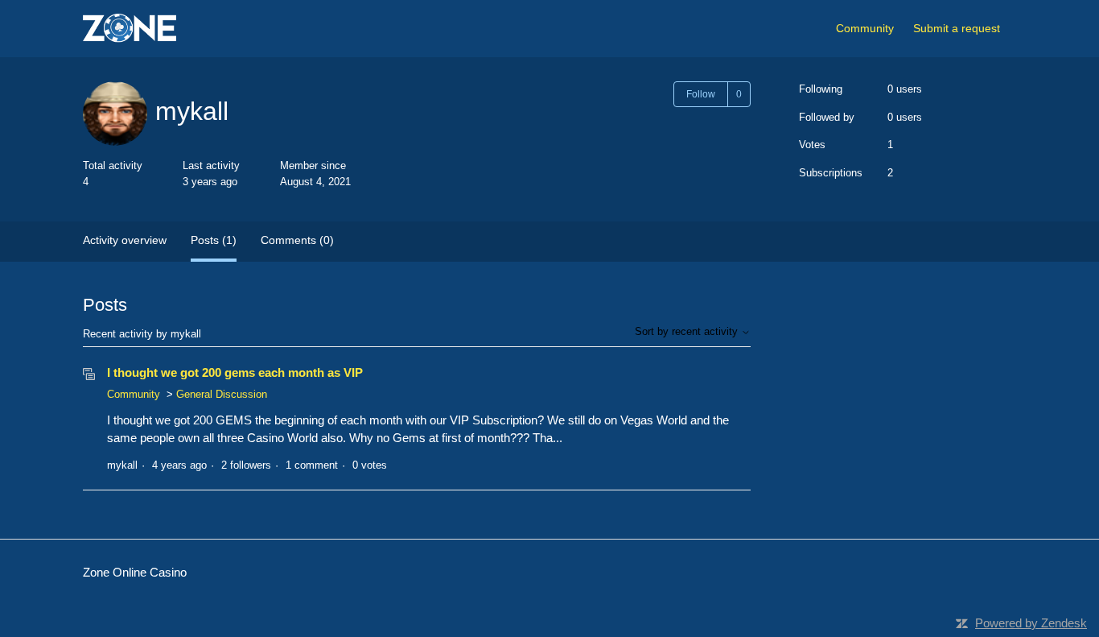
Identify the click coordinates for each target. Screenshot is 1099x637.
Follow (700, 94)
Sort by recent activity (688, 331)
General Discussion (221, 394)
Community (865, 28)
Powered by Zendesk (1031, 623)
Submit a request (956, 28)
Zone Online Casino (135, 572)
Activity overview (125, 240)
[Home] (129, 28)
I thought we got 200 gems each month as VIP (235, 372)
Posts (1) (214, 240)
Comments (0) (297, 240)
